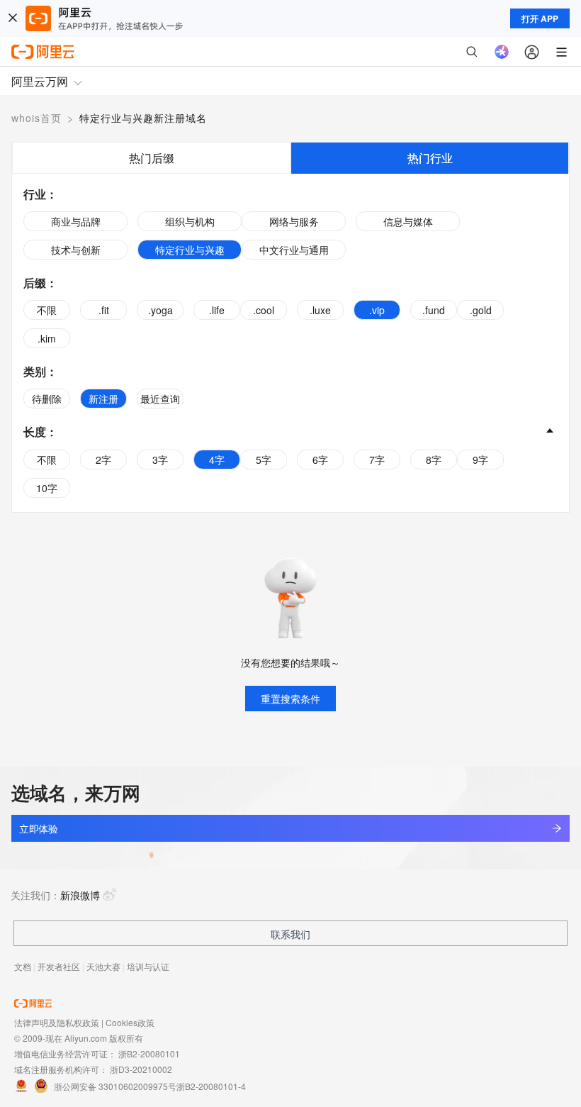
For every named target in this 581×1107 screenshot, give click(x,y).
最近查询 (160, 398)
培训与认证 (148, 966)
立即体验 (38, 828)
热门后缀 (151, 158)
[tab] (151, 158)
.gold (481, 310)
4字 (217, 459)
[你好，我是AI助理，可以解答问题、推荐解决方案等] (502, 52)
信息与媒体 (408, 221)
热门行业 (430, 158)
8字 (433, 459)
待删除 (47, 398)
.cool (263, 310)
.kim (47, 338)
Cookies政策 (130, 1022)
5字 (263, 459)
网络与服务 (294, 221)
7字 (377, 459)
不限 (47, 310)
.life (217, 310)
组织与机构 (190, 221)
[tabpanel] (290, 343)
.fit (103, 310)
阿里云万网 (39, 81)
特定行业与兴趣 (190, 250)
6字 (320, 459)
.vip (377, 310)
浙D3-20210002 (141, 1069)
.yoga (160, 310)
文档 (22, 966)
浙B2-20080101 (149, 1053)
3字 (160, 459)
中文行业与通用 (294, 250)
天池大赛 (103, 966)
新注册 (103, 398)
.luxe (320, 310)
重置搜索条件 (290, 698)
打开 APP (539, 18)
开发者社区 (59, 966)
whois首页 (36, 118)
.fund (433, 310)
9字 (480, 459)
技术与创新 (76, 250)
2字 (103, 459)
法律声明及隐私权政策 (56, 1022)
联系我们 (290, 934)
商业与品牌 (76, 221)
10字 (46, 488)
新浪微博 (80, 895)
